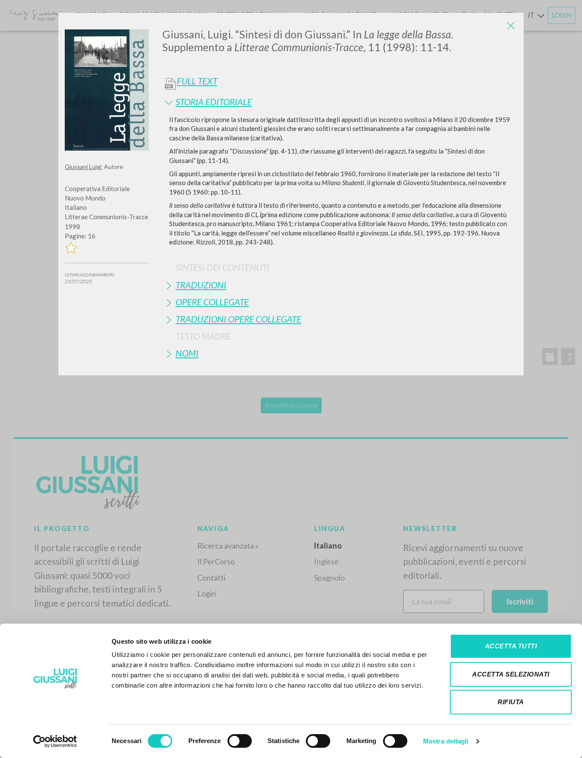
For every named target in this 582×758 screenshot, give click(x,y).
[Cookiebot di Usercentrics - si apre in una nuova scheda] (55, 741)
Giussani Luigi (84, 166)
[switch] (240, 741)
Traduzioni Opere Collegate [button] (238, 319)
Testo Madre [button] (203, 336)
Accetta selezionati (511, 674)
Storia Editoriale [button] (214, 102)
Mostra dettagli (446, 741)
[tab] (340, 102)
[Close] (510, 25)
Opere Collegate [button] (212, 302)
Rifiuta (511, 702)
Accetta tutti (511, 646)
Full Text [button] (197, 81)
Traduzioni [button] (201, 285)
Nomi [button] (187, 353)
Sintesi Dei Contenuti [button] (222, 267)
